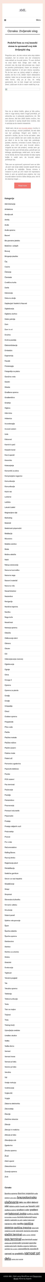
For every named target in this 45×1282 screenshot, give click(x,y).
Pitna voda (9, 727)
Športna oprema (11, 936)
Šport (7, 925)
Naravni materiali (11, 580)
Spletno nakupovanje (12, 920)
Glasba (7, 387)
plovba (33, 1235)
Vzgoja (7, 1098)
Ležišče (7, 502)
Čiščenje (8, 272)
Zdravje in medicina (12, 1129)
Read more (22, 185)
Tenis (7, 1004)
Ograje (7, 669)
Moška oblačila (10, 554)
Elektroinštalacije (11, 345)
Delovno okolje (10, 298)
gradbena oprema (10, 1210)
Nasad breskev (10, 591)
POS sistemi (9, 779)
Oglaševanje (9, 664)
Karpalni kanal (10, 449)
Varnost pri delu (10, 1061)
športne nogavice (26, 1193)
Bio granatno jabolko (12, 240)
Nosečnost (9, 622)
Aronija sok (9, 214)
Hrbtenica (8, 418)
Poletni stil (8, 758)
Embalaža (8, 350)
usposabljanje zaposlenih (28, 1248)
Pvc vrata (8, 842)
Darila (7, 287)
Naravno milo (10, 585)
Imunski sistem (10, 429)
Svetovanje (9, 967)
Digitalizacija (9, 308)
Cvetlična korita (10, 282)
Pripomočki (9, 816)
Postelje (8, 795)
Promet (7, 836)
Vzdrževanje (9, 1088)
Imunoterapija (10, 423)
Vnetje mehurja (10, 1082)
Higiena (7, 408)
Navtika (7, 612)
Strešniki (8, 962)
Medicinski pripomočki (13, 528)
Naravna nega (10, 575)
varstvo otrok (14, 1259)
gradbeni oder (23, 1209)
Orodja (7, 695)
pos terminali (27, 1239)
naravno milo (10, 1223)
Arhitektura (9, 209)
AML (22, 10)
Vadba (7, 1040)
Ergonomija (9, 355)
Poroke (7, 774)
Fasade (7, 361)
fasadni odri (34, 1206)
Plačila (7, 732)
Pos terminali (9, 784)
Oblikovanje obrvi (11, 638)
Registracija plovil (11, 863)
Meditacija (8, 533)
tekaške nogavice (23, 1246)
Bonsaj (7, 251)
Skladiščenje (9, 884)
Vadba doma (9, 1046)
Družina (7, 334)
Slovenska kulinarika (12, 899)
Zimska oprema (10, 1150)
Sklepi (7, 889)
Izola (6, 434)
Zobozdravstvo (10, 1166)
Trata (6, 1020)
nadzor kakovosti (28, 1220)
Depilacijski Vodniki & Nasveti (16, 303)
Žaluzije (7, 1114)
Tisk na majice (10, 1009)
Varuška (8, 1072)
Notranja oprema (11, 627)
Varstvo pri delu (10, 1067)
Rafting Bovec (10, 852)
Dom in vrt (8, 329)
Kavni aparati (9, 455)
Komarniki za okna (12, 470)
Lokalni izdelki (10, 507)
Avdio (7, 225)
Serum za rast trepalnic (13, 878)
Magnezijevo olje (11, 512)
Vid (6, 1077)
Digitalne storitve (11, 313)
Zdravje (7, 1124)
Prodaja (7, 821)
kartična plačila (33, 1213)
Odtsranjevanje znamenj (14, 659)
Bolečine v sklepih (11, 245)
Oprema (8, 685)
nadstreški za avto (16, 1220)
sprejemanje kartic (11, 1246)
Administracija (10, 204)
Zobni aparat (9, 1161)
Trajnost (8, 1014)
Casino (7, 266)
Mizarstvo (8, 538)
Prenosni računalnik (12, 810)
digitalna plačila (14, 1206)
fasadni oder (24, 1206)
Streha (7, 957)
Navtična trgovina (11, 606)
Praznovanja (9, 805)
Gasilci (7, 381)
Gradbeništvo (10, 397)
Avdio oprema (10, 230)
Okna (7, 674)
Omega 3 (8, 680)
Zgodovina (8, 1145)
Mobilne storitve (10, 544)
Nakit (7, 559)
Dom (6, 324)
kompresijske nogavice (11, 1217)
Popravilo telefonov (12, 768)
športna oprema (11, 1193)
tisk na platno (14, 1249)
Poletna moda (10, 753)
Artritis (7, 219)
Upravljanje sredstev (12, 1030)
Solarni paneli (10, 915)
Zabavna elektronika (12, 1103)
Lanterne (8, 496)
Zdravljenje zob (10, 1140)
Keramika (8, 460)
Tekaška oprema (11, 988)
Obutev (7, 648)
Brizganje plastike (11, 256)
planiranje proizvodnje (31, 1231)
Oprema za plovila (11, 690)
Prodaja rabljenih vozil (13, 826)
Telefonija (8, 993)
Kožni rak (8, 491)
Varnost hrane (10, 1056)
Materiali (8, 523)
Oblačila (8, 632)
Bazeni (7, 235)
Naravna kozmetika (12, 570)
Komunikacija (10, 481)
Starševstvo (9, 941)
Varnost (7, 1051)
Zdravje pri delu (10, 1135)
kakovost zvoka (17, 1213)
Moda (7, 549)
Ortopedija (8, 706)
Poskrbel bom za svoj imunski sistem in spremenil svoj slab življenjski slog (22, 46)
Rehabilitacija (10, 868)
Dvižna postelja (10, 340)
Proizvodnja (9, 831)
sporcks (32, 1242)
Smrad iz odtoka (11, 904)
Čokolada (8, 277)
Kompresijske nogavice (13, 476)
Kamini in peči (10, 444)
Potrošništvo (9, 800)
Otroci (7, 711)
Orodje (7, 700)
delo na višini (25, 1202)
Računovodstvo (10, 847)
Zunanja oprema (11, 1171)
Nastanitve (9, 596)
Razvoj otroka (10, 857)
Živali (7, 1156)
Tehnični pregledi (11, 978)
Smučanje (8, 910)
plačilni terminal (13, 1234)
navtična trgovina (22, 1227)
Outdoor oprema (11, 716)
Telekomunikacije (11, 999)
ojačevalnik (19, 1231)
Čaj (6, 261)
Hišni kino (8, 413)
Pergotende (9, 721)
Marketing (8, 517)
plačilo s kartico (26, 1235)
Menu (38, 20)
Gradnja (8, 402)
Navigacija (8, 601)
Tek (6, 983)
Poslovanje (9, 789)
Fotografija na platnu (12, 371)
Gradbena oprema (11, 392)
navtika (20, 1223)
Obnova (8, 643)
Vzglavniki (8, 1093)
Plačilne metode (11, 737)
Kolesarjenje (9, 465)
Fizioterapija (9, 366)
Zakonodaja (9, 1108)
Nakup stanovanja (11, 564)
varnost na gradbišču (14, 1253)
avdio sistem (13, 1198)
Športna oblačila (11, 931)
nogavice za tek (10, 1231)
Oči (6, 653)
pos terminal (13, 1238)
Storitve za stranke (12, 952)
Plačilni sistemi (10, 748)
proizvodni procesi (20, 1242)
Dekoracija (9, 293)
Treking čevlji (9, 1025)
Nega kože (9, 617)
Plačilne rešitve (10, 742)
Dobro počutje (10, 319)
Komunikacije (10, 486)
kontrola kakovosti (24, 1217)
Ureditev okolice (11, 1035)
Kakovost (8, 439)
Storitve (7, 946)
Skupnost (8, 894)
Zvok (6, 1176)
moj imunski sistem (25, 128)
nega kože (35, 1228)
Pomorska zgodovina (13, 763)
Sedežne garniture (11, 873)
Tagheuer (8, 972)
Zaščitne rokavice (11, 1119)
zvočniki (21, 1259)
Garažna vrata (10, 376)
